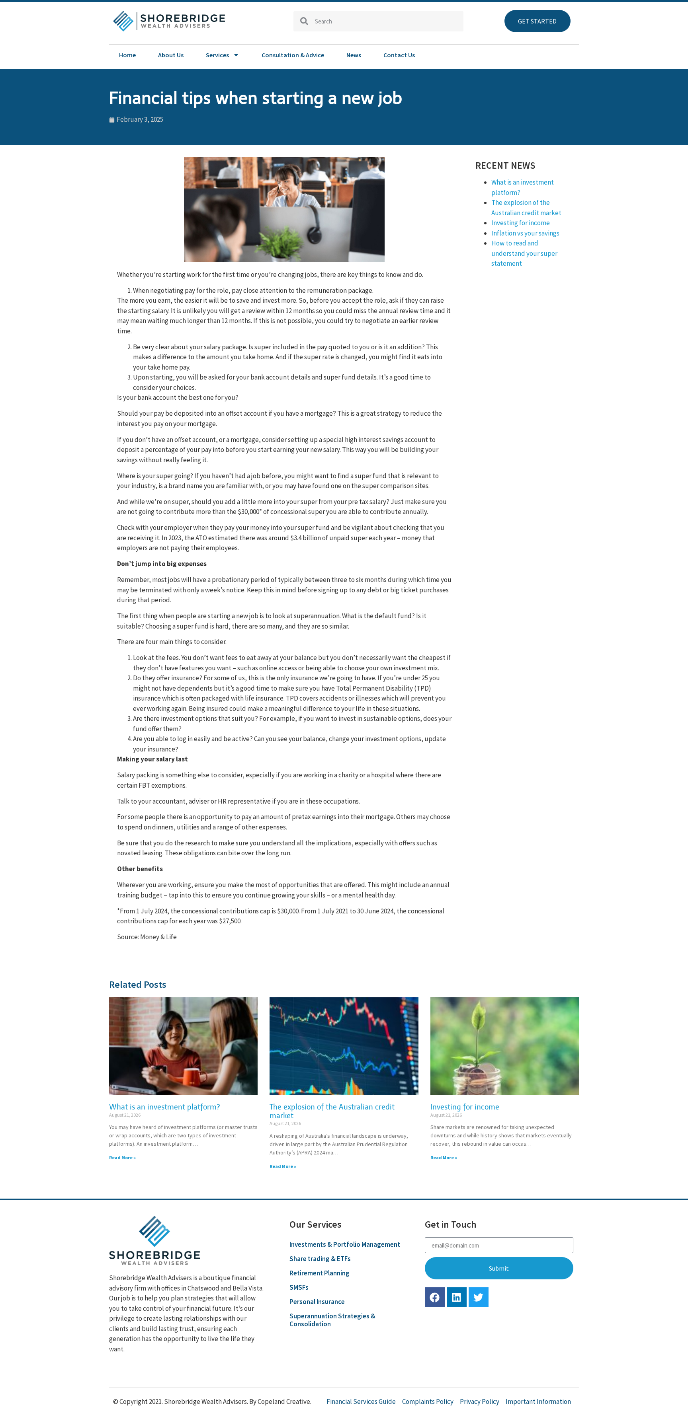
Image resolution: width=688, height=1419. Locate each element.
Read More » (122, 1157)
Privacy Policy (479, 1401)
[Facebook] (435, 1297)
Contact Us (399, 55)
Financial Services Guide (361, 1401)
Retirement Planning (319, 1273)
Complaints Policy (427, 1401)
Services (217, 55)
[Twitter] (479, 1297)
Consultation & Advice (293, 55)
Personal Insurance (317, 1301)
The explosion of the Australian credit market (332, 1111)
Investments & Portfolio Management (344, 1244)
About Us (171, 55)
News (353, 55)
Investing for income (520, 222)
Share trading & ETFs (320, 1258)
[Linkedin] (457, 1297)
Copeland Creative (284, 1401)
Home (127, 55)
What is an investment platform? (164, 1107)
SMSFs (299, 1287)
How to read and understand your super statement (524, 253)
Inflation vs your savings (525, 233)
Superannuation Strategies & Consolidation (332, 1320)
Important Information (538, 1401)
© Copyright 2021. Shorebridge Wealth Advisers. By (185, 1401)
